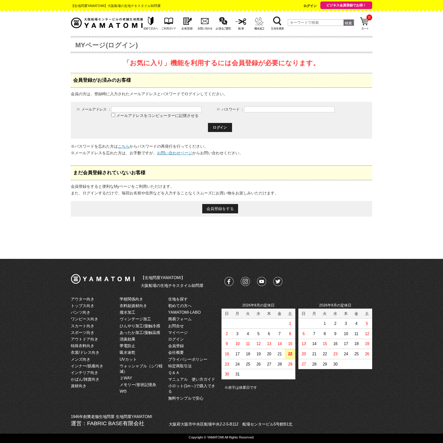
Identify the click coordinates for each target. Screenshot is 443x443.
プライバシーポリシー (187, 359)
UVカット (128, 359)
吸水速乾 (127, 352)
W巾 (123, 391)
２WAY (126, 378)
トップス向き (82, 305)
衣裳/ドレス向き (85, 352)
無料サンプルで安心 (185, 398)
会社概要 (176, 352)
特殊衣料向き (82, 346)
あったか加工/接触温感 (140, 332)
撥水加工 (127, 312)
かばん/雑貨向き (85, 379)
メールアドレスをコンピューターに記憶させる (157, 115)
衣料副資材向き (133, 305)
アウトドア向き (84, 339)
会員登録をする (220, 208)
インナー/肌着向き (87, 366)
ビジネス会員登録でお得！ (346, 5)
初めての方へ (180, 305)
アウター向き (82, 299)
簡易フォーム (180, 319)
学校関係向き (131, 299)
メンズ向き (80, 359)
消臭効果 (127, 339)
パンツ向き (80, 312)
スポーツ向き (82, 332)
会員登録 (176, 346)
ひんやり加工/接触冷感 (140, 326)
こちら (124, 146)
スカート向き (82, 326)
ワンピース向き (84, 319)
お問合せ (176, 326)
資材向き (78, 386)
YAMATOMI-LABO (184, 312)
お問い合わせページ (174, 153)
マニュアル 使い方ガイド (191, 379)
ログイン (310, 6)
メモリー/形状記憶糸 (138, 384)
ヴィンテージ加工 (135, 319)
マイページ (178, 332)
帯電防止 (127, 346)
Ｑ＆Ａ (174, 372)
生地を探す (178, 299)
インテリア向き (84, 372)
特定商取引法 (180, 366)
